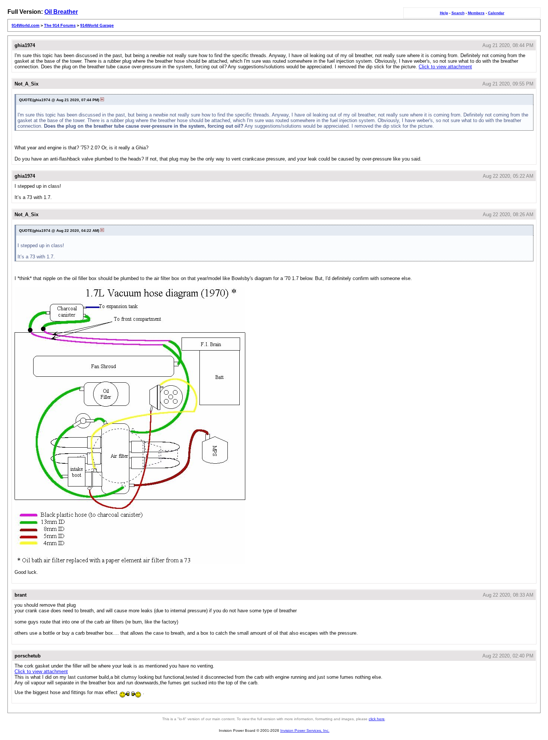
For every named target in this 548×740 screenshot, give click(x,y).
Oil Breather (61, 12)
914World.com (26, 25)
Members (476, 13)
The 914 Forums (60, 25)
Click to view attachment (445, 66)
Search (457, 13)
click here (377, 719)
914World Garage (97, 25)
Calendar (496, 13)
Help (444, 13)
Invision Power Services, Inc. (305, 730)
